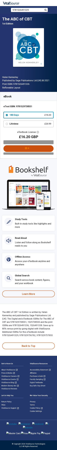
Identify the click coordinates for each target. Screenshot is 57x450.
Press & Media (7, 373)
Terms (32, 405)
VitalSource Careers (9, 376)
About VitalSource (8, 370)
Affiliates (33, 373)
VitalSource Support (9, 408)
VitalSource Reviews (9, 389)
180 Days (30, 115)
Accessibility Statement (39, 370)
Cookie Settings (36, 411)
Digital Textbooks (36, 383)
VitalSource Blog (8, 383)
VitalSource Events (8, 379)
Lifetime (30, 124)
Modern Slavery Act (9, 386)
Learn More (28, 293)
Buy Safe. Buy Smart (37, 386)
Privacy (32, 402)
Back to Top (28, 345)
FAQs (3, 405)
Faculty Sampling (36, 379)
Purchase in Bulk (36, 376)
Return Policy (6, 402)
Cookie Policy (35, 408)
